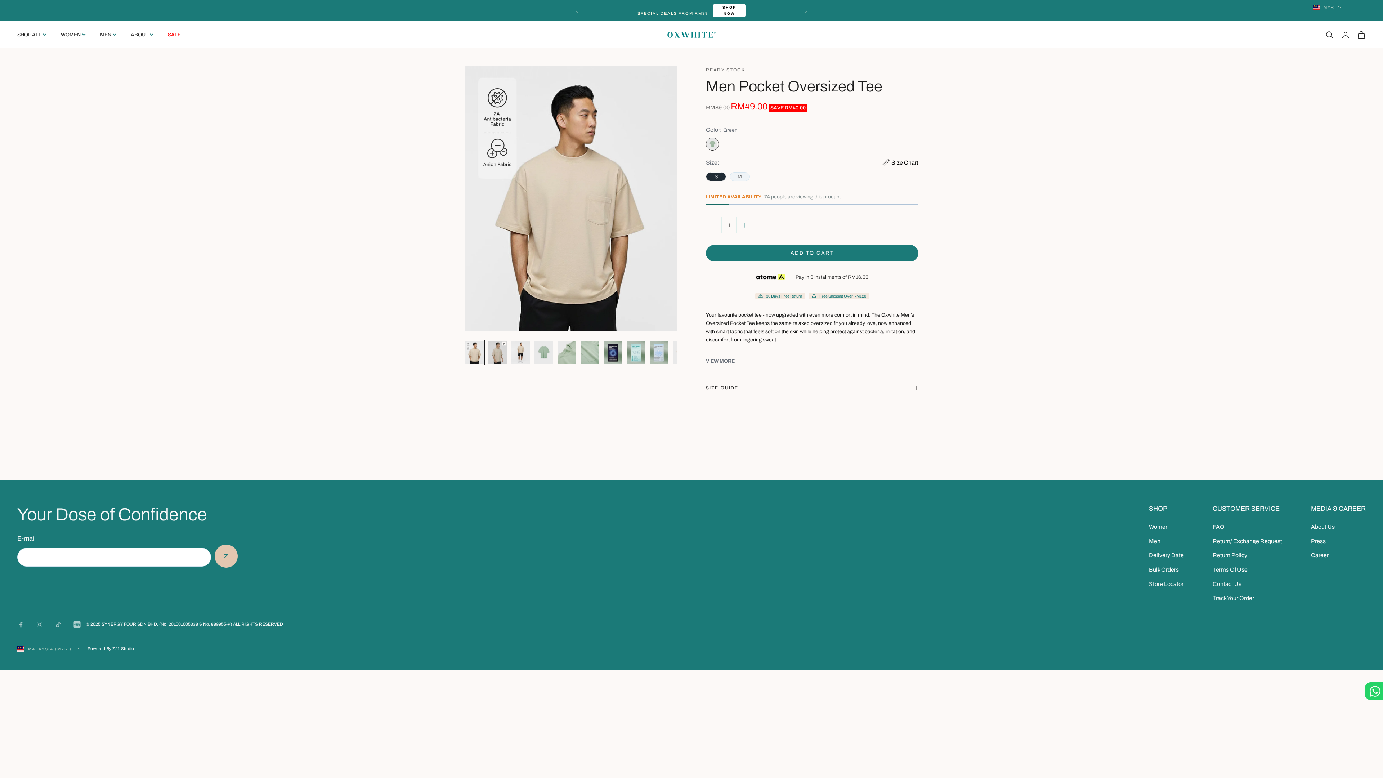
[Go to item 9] (659, 352)
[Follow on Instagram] (39, 624)
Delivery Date (1166, 555)
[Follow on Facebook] (20, 624)
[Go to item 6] (590, 352)
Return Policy (1230, 555)
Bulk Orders (1164, 570)
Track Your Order (1233, 598)
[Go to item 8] (636, 352)
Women (71, 34)
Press (1318, 541)
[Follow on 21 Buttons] (77, 624)
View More (720, 361)
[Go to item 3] (521, 352)
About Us (1323, 527)
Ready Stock (725, 69)
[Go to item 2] (498, 352)
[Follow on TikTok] (58, 624)
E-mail (26, 538)
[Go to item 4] (544, 352)
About (139, 34)
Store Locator (1166, 584)
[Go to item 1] (475, 352)
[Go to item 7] (613, 352)
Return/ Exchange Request (1247, 541)
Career (1320, 555)
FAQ (1219, 527)
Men (105, 34)
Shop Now (732, 10)
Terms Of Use (1230, 570)
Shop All (29, 34)
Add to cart (812, 253)
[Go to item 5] (567, 352)
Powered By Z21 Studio (111, 648)
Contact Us (1227, 584)
